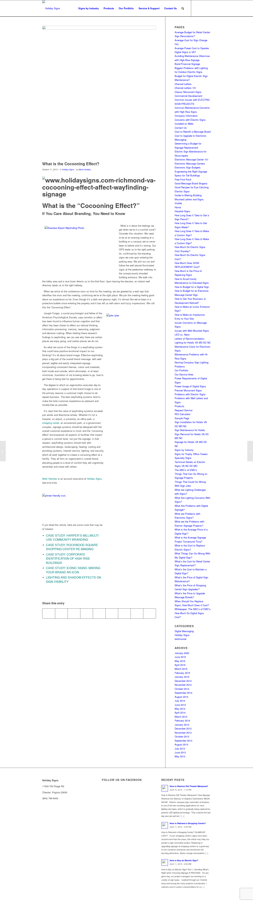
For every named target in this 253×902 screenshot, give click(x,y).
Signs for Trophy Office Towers (191, 454)
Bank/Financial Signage (187, 64)
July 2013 (180, 748)
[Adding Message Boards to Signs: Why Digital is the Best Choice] (3, 451)
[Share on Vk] (124, 613)
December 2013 (183, 728)
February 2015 (182, 673)
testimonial (180, 639)
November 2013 (183, 732)
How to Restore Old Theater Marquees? (189, 786)
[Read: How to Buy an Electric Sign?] (164, 862)
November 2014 (183, 684)
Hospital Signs (182, 211)
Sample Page (182, 418)
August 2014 (181, 697)
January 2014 (182, 724)
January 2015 (182, 676)
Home (178, 207)
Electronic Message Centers (190, 163)
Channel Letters (183, 84)
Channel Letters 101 (185, 88)
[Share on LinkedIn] (99, 613)
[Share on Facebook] (48, 613)
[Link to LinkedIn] (202, 8)
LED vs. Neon (182, 334)
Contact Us (181, 127)
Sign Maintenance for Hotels (190, 430)
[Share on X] (61, 613)
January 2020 (182, 653)
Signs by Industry (184, 450)
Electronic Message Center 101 (191, 159)
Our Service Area (184, 374)
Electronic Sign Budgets (188, 167)
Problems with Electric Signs (190, 394)
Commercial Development (188, 96)
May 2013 (180, 756)
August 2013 (181, 744)
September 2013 (183, 740)
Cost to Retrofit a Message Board (193, 131)
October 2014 (182, 689)
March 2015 (181, 669)
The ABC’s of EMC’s (186, 470)
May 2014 (180, 708)
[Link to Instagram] (208, 8)
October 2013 (182, 736)
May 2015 (180, 661)
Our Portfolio (181, 370)
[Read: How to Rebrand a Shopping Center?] (164, 825)
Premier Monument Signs (188, 390)
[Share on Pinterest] (86, 613)
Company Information (186, 115)
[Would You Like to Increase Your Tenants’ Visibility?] (250, 451)
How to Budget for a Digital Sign (192, 287)
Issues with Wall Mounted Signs (192, 330)
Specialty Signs (183, 458)
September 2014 (183, 692)
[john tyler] (99, 92)
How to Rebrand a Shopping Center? (188, 823)
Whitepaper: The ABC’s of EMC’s (193, 609)
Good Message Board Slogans (191, 183)
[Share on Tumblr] (112, 613)
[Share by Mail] (149, 613)
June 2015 (180, 657)
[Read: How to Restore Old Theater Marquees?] (164, 788)
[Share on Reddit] (137, 613)
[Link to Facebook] (197, 8)
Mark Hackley (85, 169)
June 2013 (180, 752)
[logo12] (51, 8)
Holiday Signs (68, 169)
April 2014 (180, 712)
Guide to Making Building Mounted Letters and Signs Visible (189, 199)
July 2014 (180, 700)
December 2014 (183, 681)
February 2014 (182, 720)
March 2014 (181, 716)
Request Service (183, 410)
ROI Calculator (182, 414)
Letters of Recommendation (189, 338)
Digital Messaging (184, 631)
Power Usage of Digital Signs (190, 386)
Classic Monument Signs (188, 92)
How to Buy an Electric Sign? (184, 860)
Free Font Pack (183, 179)
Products (179, 406)
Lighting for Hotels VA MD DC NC (193, 342)
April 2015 (180, 665)
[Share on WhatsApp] (74, 613)
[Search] (182, 8)
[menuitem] (88, 8)
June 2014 (180, 705)
